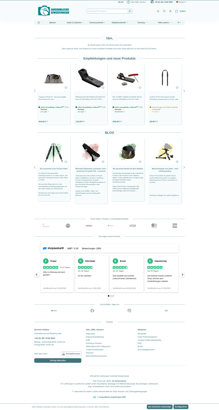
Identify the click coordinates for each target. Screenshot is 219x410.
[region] (109, 90)
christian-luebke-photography (149, 340)
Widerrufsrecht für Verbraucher (98, 346)
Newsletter (142, 334)
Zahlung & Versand (94, 343)
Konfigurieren (181, 407)
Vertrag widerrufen (58, 360)
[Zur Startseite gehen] (53, 11)
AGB (88, 340)
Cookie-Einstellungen (94, 350)
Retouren (89, 353)
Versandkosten (98, 386)
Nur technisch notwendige (159, 407)
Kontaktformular (73, 354)
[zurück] (34, 90)
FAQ (139, 343)
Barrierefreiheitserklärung (96, 356)
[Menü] (158, 11)
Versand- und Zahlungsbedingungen (132, 391)
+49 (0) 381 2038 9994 (163, 2)
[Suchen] (129, 11)
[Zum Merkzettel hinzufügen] (66, 87)
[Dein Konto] (170, 11)
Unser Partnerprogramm (147, 337)
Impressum (90, 334)
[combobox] (107, 11)
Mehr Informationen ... (103, 407)
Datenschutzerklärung (95, 337)
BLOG (121, 2)
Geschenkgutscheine (146, 350)
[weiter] (184, 90)
